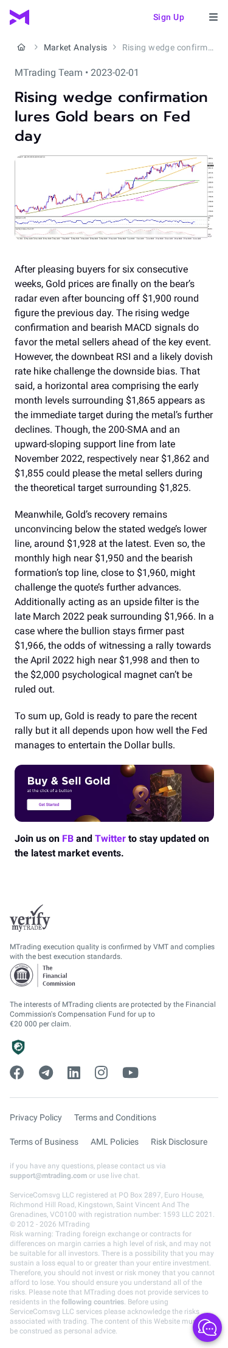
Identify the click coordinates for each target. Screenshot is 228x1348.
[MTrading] (19, 17)
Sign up (169, 17)
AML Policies (115, 1141)
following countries (92, 1302)
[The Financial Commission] (43, 975)
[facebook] (17, 1073)
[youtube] (130, 1073)
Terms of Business (44, 1141)
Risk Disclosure (179, 1141)
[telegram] (46, 1073)
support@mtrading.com (48, 1175)
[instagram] (101, 1073)
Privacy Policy (36, 1117)
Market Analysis (76, 47)
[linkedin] (73, 1073)
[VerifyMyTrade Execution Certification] (30, 918)
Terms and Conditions (115, 1117)
